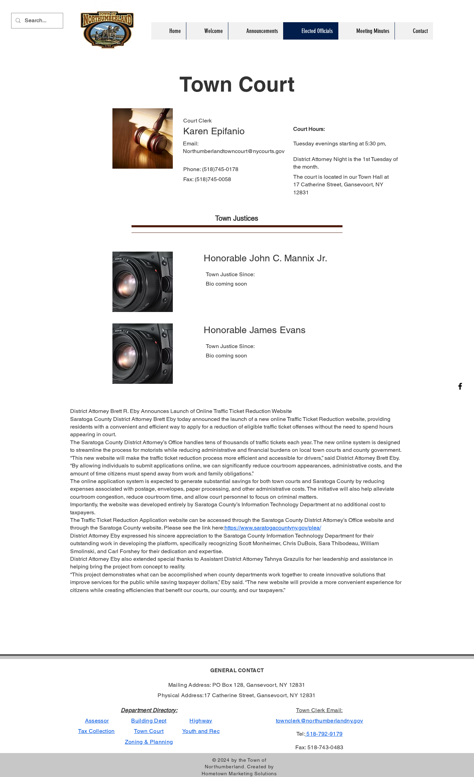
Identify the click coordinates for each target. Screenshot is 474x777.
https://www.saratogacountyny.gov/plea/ (273, 527)
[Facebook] (460, 386)
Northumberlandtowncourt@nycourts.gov (234, 151)
